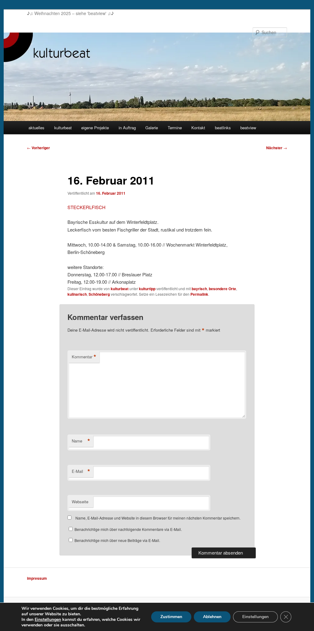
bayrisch (199, 288)
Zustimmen (171, 617)
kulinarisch (77, 294)
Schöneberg (99, 294)
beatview (248, 127)
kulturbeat (63, 127)
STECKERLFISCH (86, 207)
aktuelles (36, 127)
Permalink (199, 294)
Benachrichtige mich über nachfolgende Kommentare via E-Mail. (128, 529)
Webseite (80, 501)
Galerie (151, 127)
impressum (37, 578)
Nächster (276, 147)
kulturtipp (147, 288)
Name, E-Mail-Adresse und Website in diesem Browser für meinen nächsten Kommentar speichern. (157, 517)
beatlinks (223, 127)
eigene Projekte (95, 127)
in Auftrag (127, 127)
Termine (175, 127)
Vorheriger (38, 147)
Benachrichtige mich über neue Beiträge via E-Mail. (117, 540)
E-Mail (81, 471)
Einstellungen (48, 619)
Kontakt (198, 127)
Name (81, 441)
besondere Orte (222, 288)
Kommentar (84, 357)
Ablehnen (212, 617)
